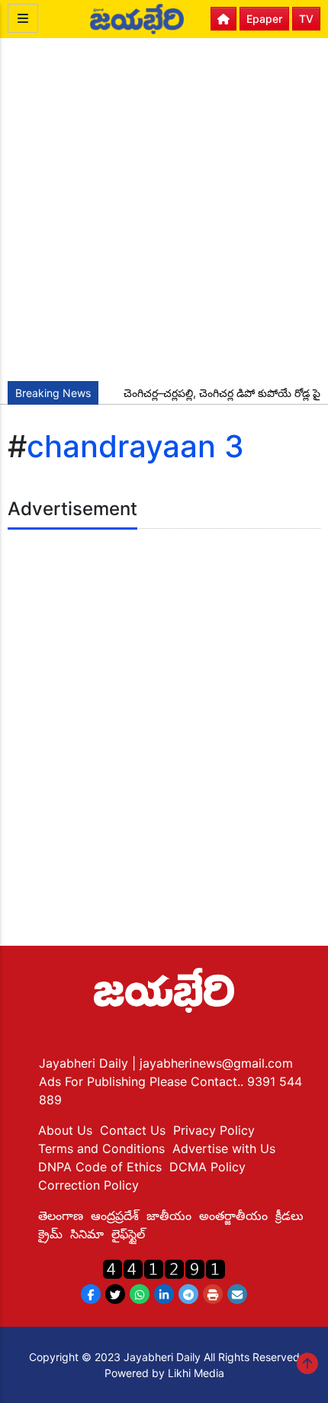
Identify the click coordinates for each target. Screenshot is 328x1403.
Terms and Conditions (101, 1148)
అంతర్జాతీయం (233, 1215)
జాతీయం (168, 1215)
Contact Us (133, 1130)
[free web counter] (164, 1267)
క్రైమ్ (50, 1233)
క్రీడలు (289, 1215)
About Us (65, 1130)
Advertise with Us (223, 1148)
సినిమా (87, 1233)
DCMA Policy (207, 1166)
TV (306, 18)
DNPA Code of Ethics (100, 1166)
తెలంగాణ (60, 1215)
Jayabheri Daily (85, 1063)
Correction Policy (88, 1185)
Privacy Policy (214, 1130)
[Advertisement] (164, 209)
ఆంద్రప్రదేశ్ (115, 1215)
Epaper (264, 18)
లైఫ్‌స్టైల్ (128, 1233)
